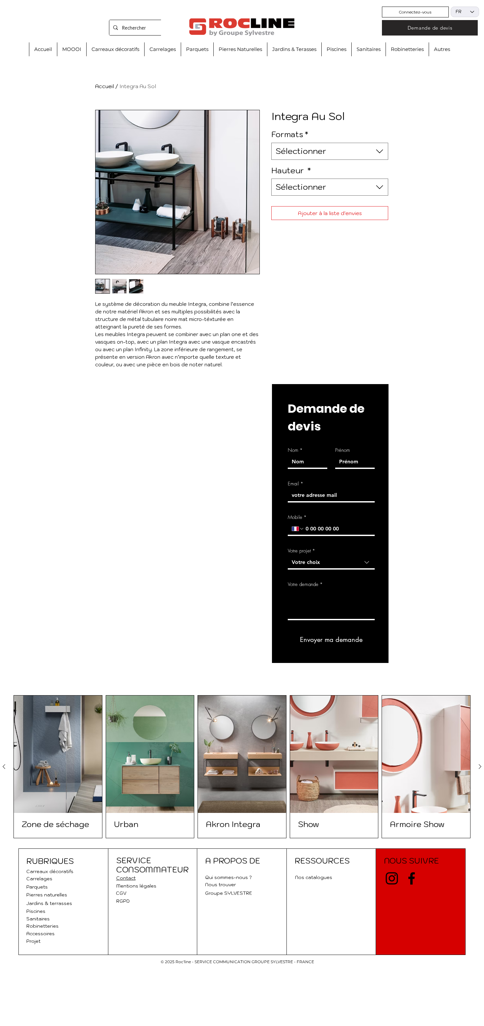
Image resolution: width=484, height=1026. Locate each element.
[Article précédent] (4, 766)
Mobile (297, 517)
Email (295, 484)
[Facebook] (411, 878)
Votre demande (305, 584)
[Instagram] (392, 878)
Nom (295, 450)
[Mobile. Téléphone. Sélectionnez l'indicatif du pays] (298, 528)
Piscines (35, 911)
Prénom (342, 450)
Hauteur (291, 170)
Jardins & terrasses (49, 903)
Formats (289, 134)
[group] (242, 767)
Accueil (104, 86)
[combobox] (329, 151)
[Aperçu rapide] (58, 754)
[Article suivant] (480, 766)
